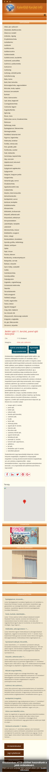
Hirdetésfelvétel (14, 746)
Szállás (6, 270)
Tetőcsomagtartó (9, 294)
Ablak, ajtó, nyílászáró (11, 27)
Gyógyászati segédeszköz (12, 168)
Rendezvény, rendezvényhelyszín (14, 258)
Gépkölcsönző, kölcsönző (12, 162)
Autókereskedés (9, 54)
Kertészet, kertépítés (10, 202)
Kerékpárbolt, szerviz (11, 199)
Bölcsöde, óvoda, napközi (12, 88)
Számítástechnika (9, 273)
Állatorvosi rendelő (10, 33)
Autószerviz (8, 67)
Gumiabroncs (8, 165)
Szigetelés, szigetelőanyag (12, 282)
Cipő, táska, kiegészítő (11, 101)
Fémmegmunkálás (10, 131)
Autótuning (7, 70)
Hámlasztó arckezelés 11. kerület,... (16, 726)
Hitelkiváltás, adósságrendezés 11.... (16, 629)
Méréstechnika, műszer (11, 230)
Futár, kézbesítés (9, 153)
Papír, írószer (8, 251)
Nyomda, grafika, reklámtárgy (13, 242)
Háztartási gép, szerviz (11, 181)
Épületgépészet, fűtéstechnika (13, 128)
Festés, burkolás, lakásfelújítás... (15, 614)
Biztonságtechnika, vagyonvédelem (15, 85)
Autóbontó (7, 45)
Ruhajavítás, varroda (10, 261)
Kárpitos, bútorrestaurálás (12, 193)
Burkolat (7, 94)
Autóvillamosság (9, 76)
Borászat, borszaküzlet (11, 91)
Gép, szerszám (9, 159)
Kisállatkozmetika (9, 205)
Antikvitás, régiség (10, 36)
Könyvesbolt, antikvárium (12, 218)
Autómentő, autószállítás (12, 61)
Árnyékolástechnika (10, 39)
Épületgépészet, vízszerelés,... (14, 599)
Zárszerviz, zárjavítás (11, 325)
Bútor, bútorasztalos (10, 97)
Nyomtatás (34, 348)
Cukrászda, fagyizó (10, 107)
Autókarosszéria (9, 51)
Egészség (7, 113)
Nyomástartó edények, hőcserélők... (16, 642)
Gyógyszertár (8, 171)
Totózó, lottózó (8, 304)
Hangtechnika (8, 177)
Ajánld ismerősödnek (18, 348)
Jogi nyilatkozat (14, 753)
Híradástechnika (9, 184)
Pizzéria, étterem (9, 254)
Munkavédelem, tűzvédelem (13, 239)
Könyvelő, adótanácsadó (12, 214)
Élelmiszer (7, 122)
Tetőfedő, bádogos (10, 298)
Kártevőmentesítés (10, 196)
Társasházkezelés (9, 291)
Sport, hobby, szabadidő (11, 267)
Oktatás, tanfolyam (10, 245)
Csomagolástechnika (10, 104)
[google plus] (10, 1)
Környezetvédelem (10, 221)
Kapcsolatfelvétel (19, 351)
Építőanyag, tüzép (9, 125)
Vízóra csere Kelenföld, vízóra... (15, 711)
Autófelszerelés (9, 48)
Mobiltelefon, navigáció (11, 233)
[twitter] (7, 1)
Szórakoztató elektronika (12, 285)
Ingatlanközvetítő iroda (11, 187)
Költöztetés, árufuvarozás (12, 211)
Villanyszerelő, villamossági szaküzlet (16, 316)
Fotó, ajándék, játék (10, 147)
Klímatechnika (8, 208)
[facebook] (4, 1)
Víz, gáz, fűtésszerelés (11, 322)
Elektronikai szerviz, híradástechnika (15, 119)
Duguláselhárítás (9, 110)
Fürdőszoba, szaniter (10, 150)
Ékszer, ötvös (8, 116)
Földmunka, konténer (11, 141)
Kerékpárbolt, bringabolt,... (13, 698)
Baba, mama (8, 79)
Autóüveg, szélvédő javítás (12, 73)
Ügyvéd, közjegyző (10, 307)
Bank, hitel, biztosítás (11, 82)
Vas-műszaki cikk (9, 313)
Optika (6, 248)
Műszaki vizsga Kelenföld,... (14, 670)
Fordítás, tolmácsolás (11, 144)
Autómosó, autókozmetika (12, 64)
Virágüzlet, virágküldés (11, 319)
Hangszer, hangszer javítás (12, 174)
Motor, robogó (8, 236)
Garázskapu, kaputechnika (12, 156)
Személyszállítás (9, 276)
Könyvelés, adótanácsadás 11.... (15, 657)
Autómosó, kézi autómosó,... (14, 685)
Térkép (32, 351)
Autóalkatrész (8, 42)
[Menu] (44, 15)
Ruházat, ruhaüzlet (10, 264)
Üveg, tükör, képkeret (11, 310)
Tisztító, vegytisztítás (10, 301)
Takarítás (7, 288)
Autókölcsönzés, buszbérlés (13, 57)
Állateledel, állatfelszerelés (12, 30)
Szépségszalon (9, 279)
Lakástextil (7, 227)
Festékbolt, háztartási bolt (12, 134)
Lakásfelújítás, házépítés (12, 224)
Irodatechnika (8, 190)
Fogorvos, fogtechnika (11, 137)
